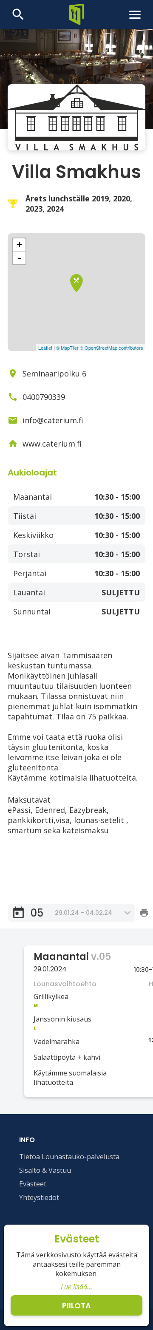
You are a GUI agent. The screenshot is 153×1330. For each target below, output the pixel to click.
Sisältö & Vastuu (45, 1170)
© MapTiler (67, 347)
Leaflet (45, 347)
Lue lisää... (76, 1286)
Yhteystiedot (39, 1197)
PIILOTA (76, 1305)
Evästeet (32, 1184)
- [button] (20, 258)
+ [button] (19, 244)
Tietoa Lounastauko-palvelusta (69, 1156)
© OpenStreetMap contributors (111, 347)
